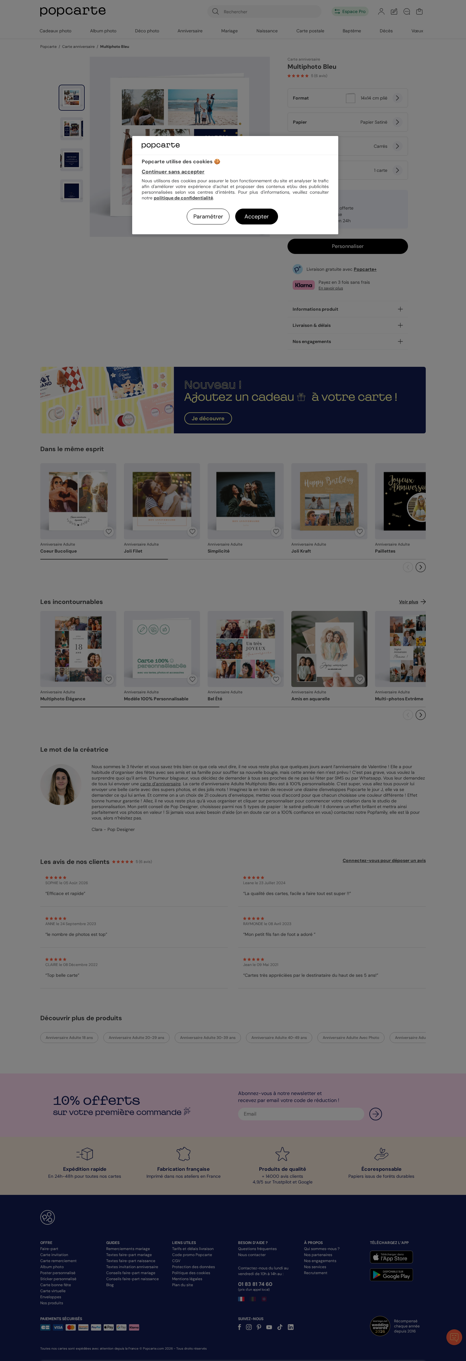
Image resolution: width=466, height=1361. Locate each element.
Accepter (256, 216)
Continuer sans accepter (173, 172)
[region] (235, 185)
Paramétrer (208, 216)
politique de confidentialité (183, 198)
